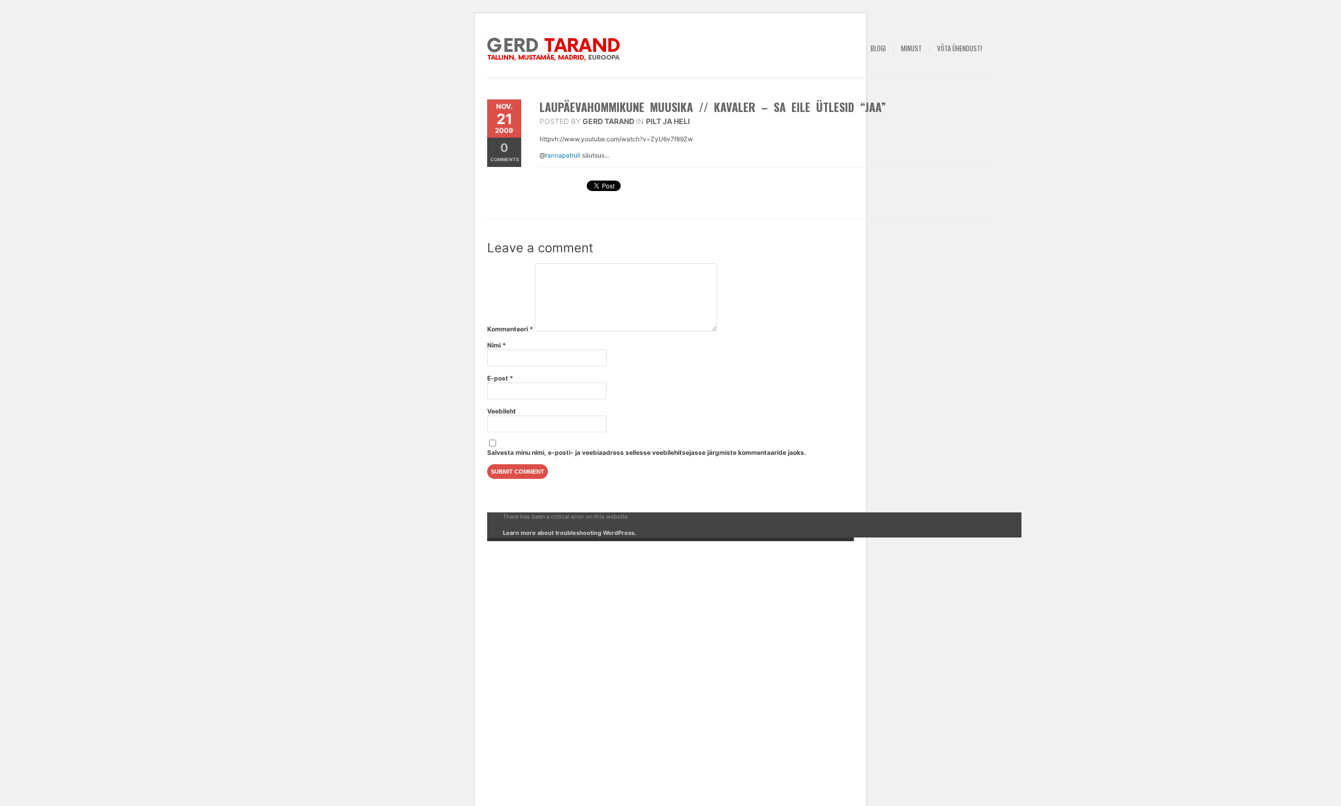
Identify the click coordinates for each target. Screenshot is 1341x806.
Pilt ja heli (668, 121)
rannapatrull (563, 155)
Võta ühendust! (959, 48)
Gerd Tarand (608, 121)
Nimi (496, 345)
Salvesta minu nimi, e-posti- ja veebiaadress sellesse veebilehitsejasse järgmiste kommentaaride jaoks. (646, 452)
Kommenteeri (510, 329)
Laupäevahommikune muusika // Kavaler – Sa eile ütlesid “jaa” (713, 106)
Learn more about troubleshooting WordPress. (569, 532)
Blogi (878, 48)
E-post (500, 378)
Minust (911, 48)
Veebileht (501, 411)
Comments (504, 151)
